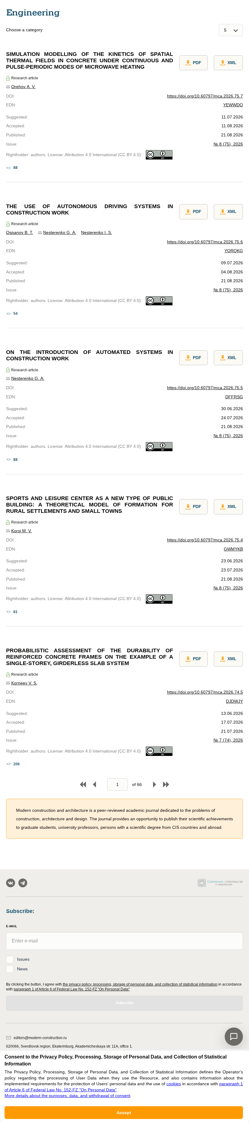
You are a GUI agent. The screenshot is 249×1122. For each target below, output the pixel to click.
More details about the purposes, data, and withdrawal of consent (67, 1095)
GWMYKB (233, 549)
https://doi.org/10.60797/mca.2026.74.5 (205, 692)
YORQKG (233, 250)
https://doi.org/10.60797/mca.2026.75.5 (205, 387)
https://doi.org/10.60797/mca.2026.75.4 (205, 539)
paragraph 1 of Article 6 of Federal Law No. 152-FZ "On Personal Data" (72, 989)
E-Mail (11, 926)
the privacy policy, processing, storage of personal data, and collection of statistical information (140, 984)
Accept (124, 1112)
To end (166, 784)
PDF (197, 62)
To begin (83, 784)
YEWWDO (233, 104)
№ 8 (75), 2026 (228, 144)
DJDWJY (234, 701)
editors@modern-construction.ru (40, 1038)
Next (154, 784)
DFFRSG (234, 396)
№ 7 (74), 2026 (228, 740)
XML (232, 62)
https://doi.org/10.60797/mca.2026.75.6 (205, 241)
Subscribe (124, 1003)
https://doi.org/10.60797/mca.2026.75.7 (205, 96)
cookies (173, 1083)
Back (94, 784)
